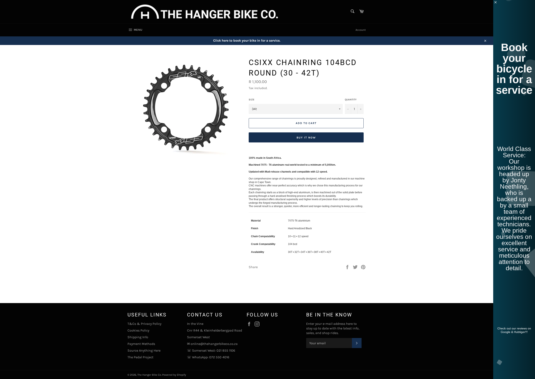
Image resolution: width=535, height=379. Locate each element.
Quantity (351, 99)
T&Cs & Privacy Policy (144, 324)
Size (251, 99)
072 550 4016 (219, 357)
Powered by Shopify (174, 374)
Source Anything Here (143, 350)
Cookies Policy (138, 330)
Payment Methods (141, 344)
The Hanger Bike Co (149, 374)
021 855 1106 (226, 350)
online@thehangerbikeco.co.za (214, 344)
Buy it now (306, 137)
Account (360, 29)
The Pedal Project (140, 357)
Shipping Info (137, 337)
